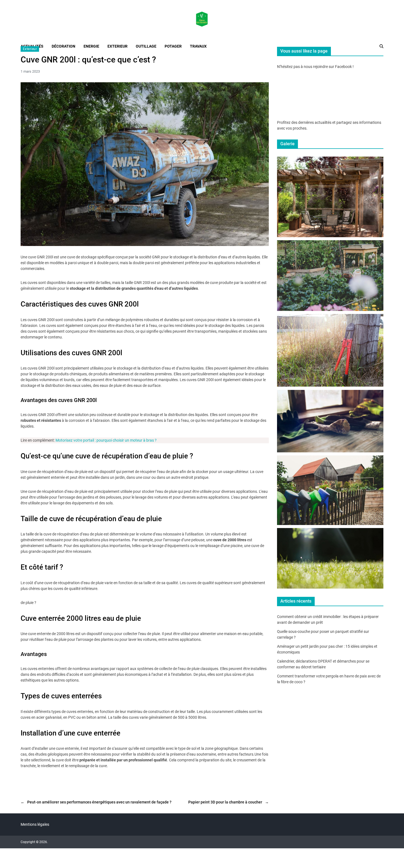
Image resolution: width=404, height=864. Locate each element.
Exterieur (30, 49)
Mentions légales (35, 824)
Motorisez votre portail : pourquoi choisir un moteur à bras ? (106, 440)
